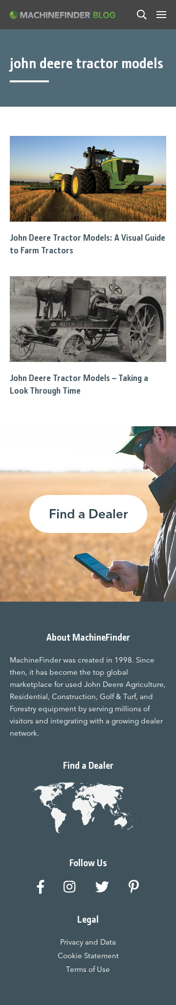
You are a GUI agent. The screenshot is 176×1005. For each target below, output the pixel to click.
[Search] (142, 14)
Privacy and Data (88, 942)
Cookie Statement (88, 955)
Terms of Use (88, 969)
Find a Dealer (88, 514)
